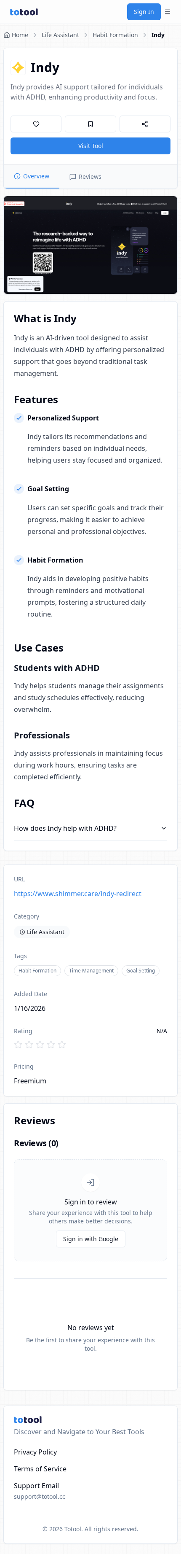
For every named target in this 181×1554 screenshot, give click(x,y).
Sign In (144, 12)
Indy (158, 35)
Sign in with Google (90, 1239)
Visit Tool (90, 146)
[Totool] (24, 12)
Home (20, 35)
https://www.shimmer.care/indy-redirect (77, 893)
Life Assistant (60, 35)
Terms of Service (40, 1468)
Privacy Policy (35, 1452)
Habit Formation (115, 35)
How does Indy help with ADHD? (65, 828)
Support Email (36, 1485)
